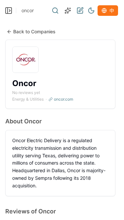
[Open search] (55, 10)
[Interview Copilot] (68, 10)
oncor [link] (27, 10)
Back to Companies (34, 31)
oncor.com (63, 99)
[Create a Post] (80, 10)
